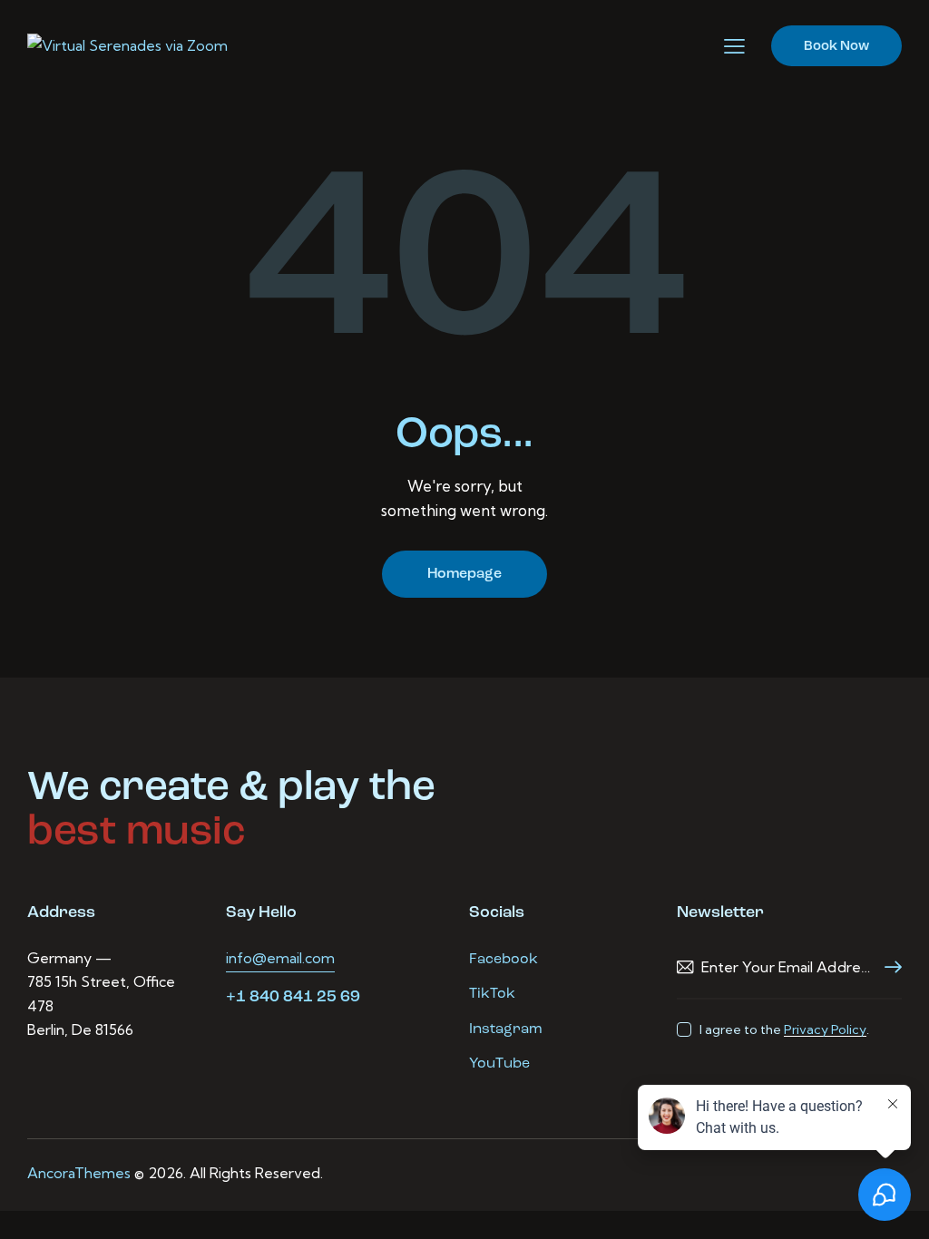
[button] (734, 46)
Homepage (464, 574)
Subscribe (888, 967)
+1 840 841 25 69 (293, 998)
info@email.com (280, 958)
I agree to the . (784, 1029)
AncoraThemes (79, 1173)
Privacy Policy (825, 1030)
